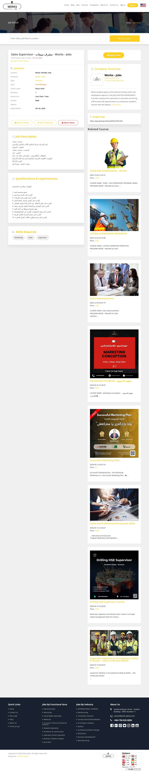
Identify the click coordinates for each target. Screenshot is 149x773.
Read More (116, 105)
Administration (49, 709)
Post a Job (13, 716)
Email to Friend (22, 123)
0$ (96, 467)
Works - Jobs (40, 76)
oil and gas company (86, 723)
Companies (94, 5)
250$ (97, 178)
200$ (97, 241)
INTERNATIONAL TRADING (88, 709)
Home (66, 5)
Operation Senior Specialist (54, 735)
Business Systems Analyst (54, 738)
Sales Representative (102, 298)
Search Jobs (125, 38)
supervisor (42, 237)
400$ (97, 530)
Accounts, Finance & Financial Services (54, 724)
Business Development (86, 737)
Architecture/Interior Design (89, 730)
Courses (84, 5)
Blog (72, 5)
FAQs (12, 719)
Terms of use (15, 726)
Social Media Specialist (52, 716)
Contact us (114, 5)
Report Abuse (69, 123)
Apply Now (114, 55)
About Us (104, 5)
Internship (48, 712)
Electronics (82, 733)
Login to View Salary (20, 61)
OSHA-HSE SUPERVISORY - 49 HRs (108, 171)
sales (30, 237)
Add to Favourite (46, 123)
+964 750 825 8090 (123, 720)
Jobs (78, 5)
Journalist (47, 742)
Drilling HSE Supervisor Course (107, 602)
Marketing (19, 237)
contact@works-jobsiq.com (124, 716)
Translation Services (85, 716)
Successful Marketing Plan (105, 460)
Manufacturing (83, 740)
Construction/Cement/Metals (89, 719)
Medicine (47, 719)
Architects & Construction (54, 731)
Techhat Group (22, 756)
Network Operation (51, 728)
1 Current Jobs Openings (114, 80)
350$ (97, 668)
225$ (97, 305)
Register (132, 5)
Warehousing (83, 712)
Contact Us (14, 712)
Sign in (122, 5)
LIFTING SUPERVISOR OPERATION (108, 233)
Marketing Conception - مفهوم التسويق (111, 381)
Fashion (81, 726)
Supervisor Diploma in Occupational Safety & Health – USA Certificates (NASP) (114, 659)
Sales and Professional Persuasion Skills (112, 523)
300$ (97, 388)
